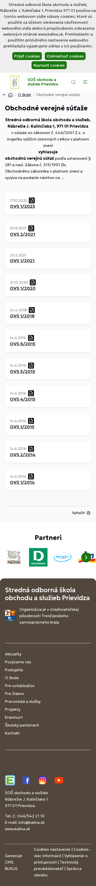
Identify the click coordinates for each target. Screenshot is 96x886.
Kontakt (12, 732)
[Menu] (85, 82)
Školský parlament (22, 725)
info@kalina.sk (31, 822)
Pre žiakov (14, 693)
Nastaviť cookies (49, 65)
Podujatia (14, 669)
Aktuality (13, 653)
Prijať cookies (27, 56)
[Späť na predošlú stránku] (5, 94)
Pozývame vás (18, 661)
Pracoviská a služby (23, 701)
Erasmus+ (14, 717)
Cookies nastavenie (52, 849)
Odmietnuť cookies (65, 56)
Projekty (12, 709)
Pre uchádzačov (19, 685)
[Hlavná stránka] (10, 94)
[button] (73, 81)
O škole (24, 94)
